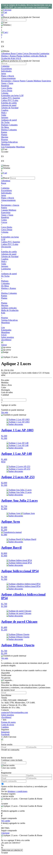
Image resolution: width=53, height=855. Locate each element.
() (4, 34)
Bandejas (5, 217)
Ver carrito (5, 821)
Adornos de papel (8, 254)
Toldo (3, 264)
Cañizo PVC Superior (10, 242)
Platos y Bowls (7, 198)
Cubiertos (5, 188)
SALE (18, 58)
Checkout (5, 833)
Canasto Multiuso (33, 81)
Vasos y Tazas (7, 215)
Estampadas (10, 147)
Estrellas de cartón (9, 251)
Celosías (4, 232)
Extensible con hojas (10, 95)
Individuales (6, 193)
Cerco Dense (6, 229)
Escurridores (6, 190)
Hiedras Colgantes (9, 293)
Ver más (4, 412)
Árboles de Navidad (9, 256)
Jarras (3, 195)
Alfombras (6, 53)
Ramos (4, 295)
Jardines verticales (31, 56)
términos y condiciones (17, 791)
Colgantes (13, 125)
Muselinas (20, 147)
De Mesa (5, 286)
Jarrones (4, 266)
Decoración (34, 53)
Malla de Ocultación (9, 310)
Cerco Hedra (6, 227)
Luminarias (44, 53)
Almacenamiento (8, 200)
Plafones (4, 125)
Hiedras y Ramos (8, 56)
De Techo (5, 276)
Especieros (46, 81)
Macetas (4, 305)
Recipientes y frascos (10, 81)
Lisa (3, 147)
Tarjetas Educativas (9, 320)
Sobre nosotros (7, 337)
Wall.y (4, 261)
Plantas (19, 56)
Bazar (13, 53)
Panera (23, 81)
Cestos (19, 53)
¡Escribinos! (6, 339)
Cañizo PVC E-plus (9, 244)
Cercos (26, 53)
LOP (21, 95)
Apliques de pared (9, 273)
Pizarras (4, 317)
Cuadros (4, 259)
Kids (13, 58)
